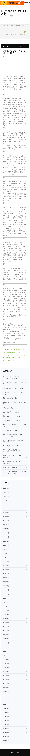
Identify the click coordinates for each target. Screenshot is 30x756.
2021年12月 (6, 696)
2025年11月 (6, 504)
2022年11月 (6, 651)
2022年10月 (6, 655)
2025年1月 (6, 545)
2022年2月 (6, 688)
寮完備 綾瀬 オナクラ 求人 (10, 398)
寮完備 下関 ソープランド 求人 (11, 416)
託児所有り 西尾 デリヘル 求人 (11, 420)
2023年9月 (6, 610)
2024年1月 (6, 594)
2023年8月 (6, 614)
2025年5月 (6, 529)
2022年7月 (6, 667)
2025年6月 (6, 525)
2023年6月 (6, 622)
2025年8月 (6, 516)
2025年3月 (6, 537)
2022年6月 (6, 671)
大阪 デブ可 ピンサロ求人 (11, 360)
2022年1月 (6, 692)
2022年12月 (6, 647)
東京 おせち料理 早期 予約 (15, 350)
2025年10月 (6, 508)
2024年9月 (6, 561)
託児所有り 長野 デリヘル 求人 (11, 408)
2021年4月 (6, 728)
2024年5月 (6, 578)
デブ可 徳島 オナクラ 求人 (10, 430)
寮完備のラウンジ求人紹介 (10, 467)
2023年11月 (6, 602)
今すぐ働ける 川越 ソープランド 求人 (13, 446)
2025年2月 (6, 541)
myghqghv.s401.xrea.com (11, 46)
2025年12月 (6, 500)
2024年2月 (6, 590)
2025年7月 (6, 520)
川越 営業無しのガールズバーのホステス (14, 352)
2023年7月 (6, 618)
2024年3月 (6, 586)
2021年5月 (6, 724)
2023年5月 (6, 626)
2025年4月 (6, 533)
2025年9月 (6, 512)
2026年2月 (6, 492)
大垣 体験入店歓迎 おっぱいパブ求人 (14, 355)
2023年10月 (6, 606)
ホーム (18, 32)
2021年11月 (6, 700)
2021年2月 (6, 736)
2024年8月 (6, 565)
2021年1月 (6, 741)
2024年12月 (6, 549)
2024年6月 (6, 573)
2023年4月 (6, 631)
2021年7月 (6, 716)
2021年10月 (6, 704)
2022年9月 (6, 659)
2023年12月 (6, 598)
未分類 (24, 32)
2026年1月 (6, 496)
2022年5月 (6, 675)
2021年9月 (6, 708)
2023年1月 (6, 643)
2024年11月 (6, 553)
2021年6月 (6, 720)
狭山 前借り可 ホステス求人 (11, 412)
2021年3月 (6, 732)
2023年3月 (6, 635)
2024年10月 (6, 557)
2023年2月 (6, 639)
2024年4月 (6, 582)
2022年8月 (6, 663)
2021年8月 (6, 712)
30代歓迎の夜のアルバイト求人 (11, 358)
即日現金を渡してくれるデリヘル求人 (13, 388)
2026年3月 (6, 488)
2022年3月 (6, 684)
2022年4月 (6, 679)
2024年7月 (6, 569)
